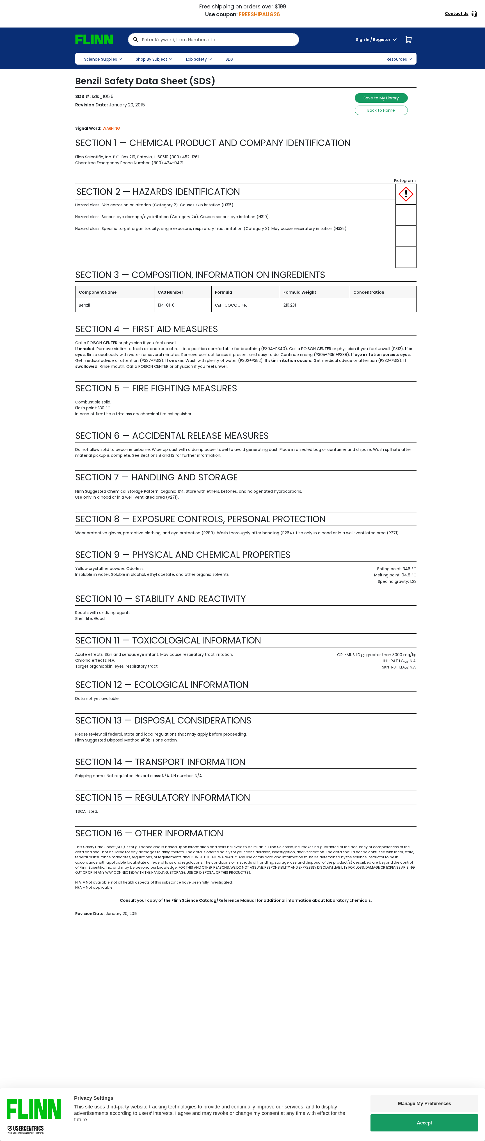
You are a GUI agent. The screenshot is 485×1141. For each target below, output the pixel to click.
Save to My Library (381, 98)
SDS (229, 59)
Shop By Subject (151, 59)
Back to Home (381, 110)
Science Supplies (100, 59)
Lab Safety (196, 59)
